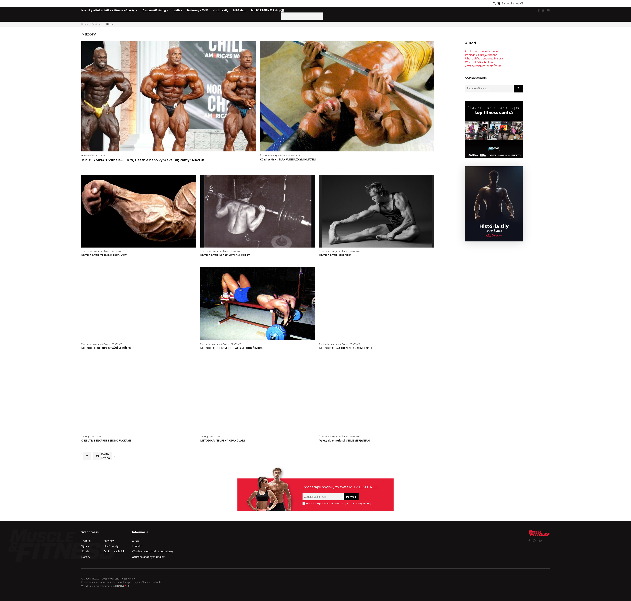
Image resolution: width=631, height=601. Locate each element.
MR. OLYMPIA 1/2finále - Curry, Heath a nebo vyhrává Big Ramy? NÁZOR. (143, 160)
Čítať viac (492, 235)
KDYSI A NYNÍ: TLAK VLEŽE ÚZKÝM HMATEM (288, 159)
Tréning (161, 10)
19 (97, 456)
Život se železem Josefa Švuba (483, 66)
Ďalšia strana (107, 456)
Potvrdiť (351, 496)
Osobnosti (149, 10)
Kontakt (137, 546)
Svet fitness (97, 24)
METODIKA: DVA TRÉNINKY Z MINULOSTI (345, 348)
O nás (135, 541)
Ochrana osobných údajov (148, 557)
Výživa (178, 10)
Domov (84, 24)
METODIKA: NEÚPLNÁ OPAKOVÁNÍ (222, 440)
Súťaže (85, 551)
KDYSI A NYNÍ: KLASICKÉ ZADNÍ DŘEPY (225, 255)
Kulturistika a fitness (109, 10)
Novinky (87, 10)
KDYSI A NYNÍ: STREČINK (335, 255)
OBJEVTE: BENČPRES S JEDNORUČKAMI (106, 440)
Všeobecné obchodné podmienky (152, 551)
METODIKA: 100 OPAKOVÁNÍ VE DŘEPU (106, 348)
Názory (85, 557)
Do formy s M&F (197, 10)
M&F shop (239, 10)
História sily (220, 10)
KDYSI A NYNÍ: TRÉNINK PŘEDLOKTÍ (104, 255)
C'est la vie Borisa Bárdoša (481, 51)
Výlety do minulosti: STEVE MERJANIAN (344, 440)
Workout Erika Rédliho (479, 62)
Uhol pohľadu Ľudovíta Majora (484, 58)
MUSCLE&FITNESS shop (266, 10)
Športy (130, 10)
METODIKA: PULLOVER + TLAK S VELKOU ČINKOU (231, 348)
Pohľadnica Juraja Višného (481, 55)
